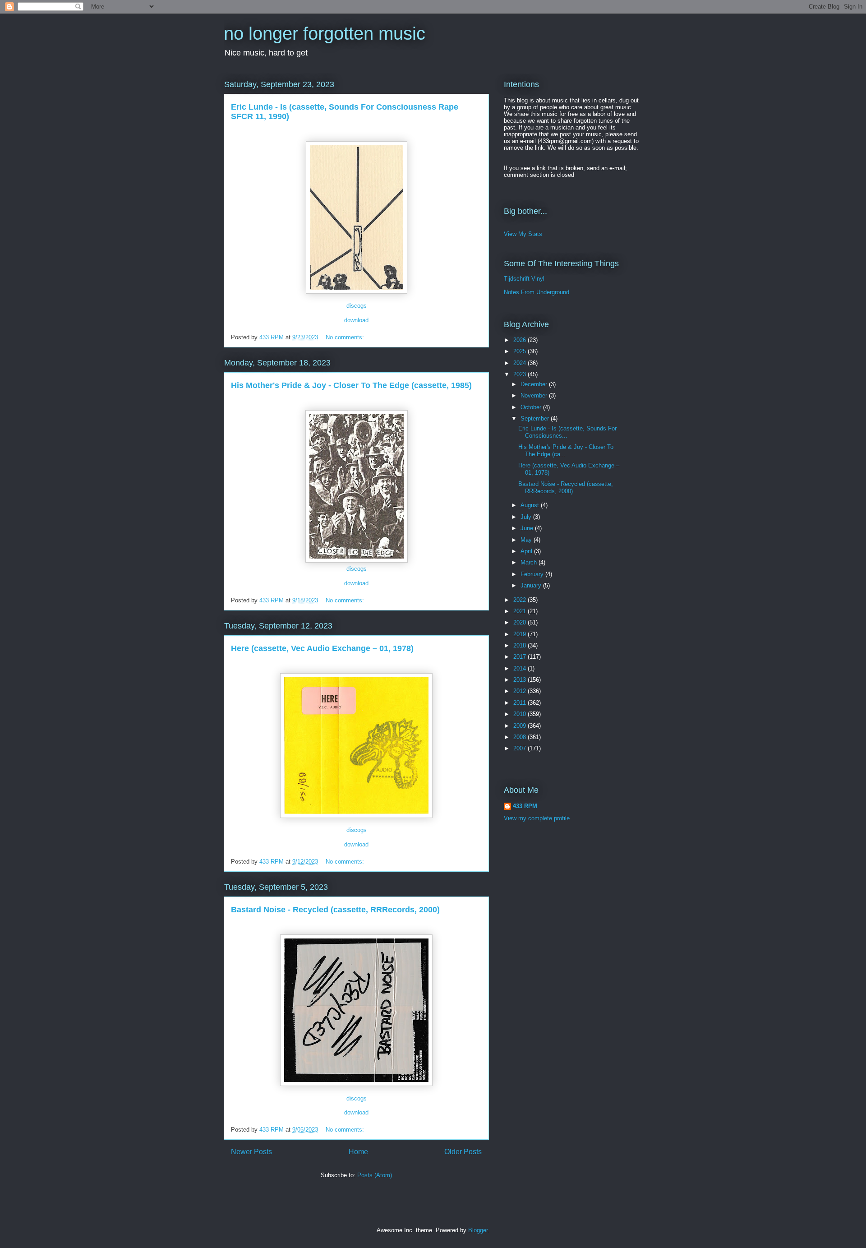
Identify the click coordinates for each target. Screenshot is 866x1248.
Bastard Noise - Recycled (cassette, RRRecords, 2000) (335, 909)
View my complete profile (537, 818)
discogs (356, 305)
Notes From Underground (536, 292)
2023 (520, 374)
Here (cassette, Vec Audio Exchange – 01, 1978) (322, 648)
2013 (520, 679)
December (535, 384)
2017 (520, 656)
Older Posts (463, 1152)
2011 (520, 702)
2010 (520, 714)
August (531, 505)
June (528, 528)
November (535, 395)
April (527, 551)
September (536, 418)
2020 (520, 622)
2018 (520, 645)
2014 (520, 668)
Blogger (478, 1230)
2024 (520, 363)
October (532, 407)
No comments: (346, 337)
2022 (520, 599)
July (527, 516)
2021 (520, 611)
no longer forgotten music (324, 33)
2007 (520, 748)
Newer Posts (251, 1152)
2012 (520, 691)
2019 (520, 634)
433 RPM (525, 806)
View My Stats (523, 234)
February (533, 574)
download (356, 320)
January (532, 585)
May (527, 539)
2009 (520, 725)
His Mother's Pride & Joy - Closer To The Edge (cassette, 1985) (351, 385)
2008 (520, 737)
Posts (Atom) (374, 1175)
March (530, 562)
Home (358, 1152)
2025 (520, 351)
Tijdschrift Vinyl (524, 278)
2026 (520, 340)
